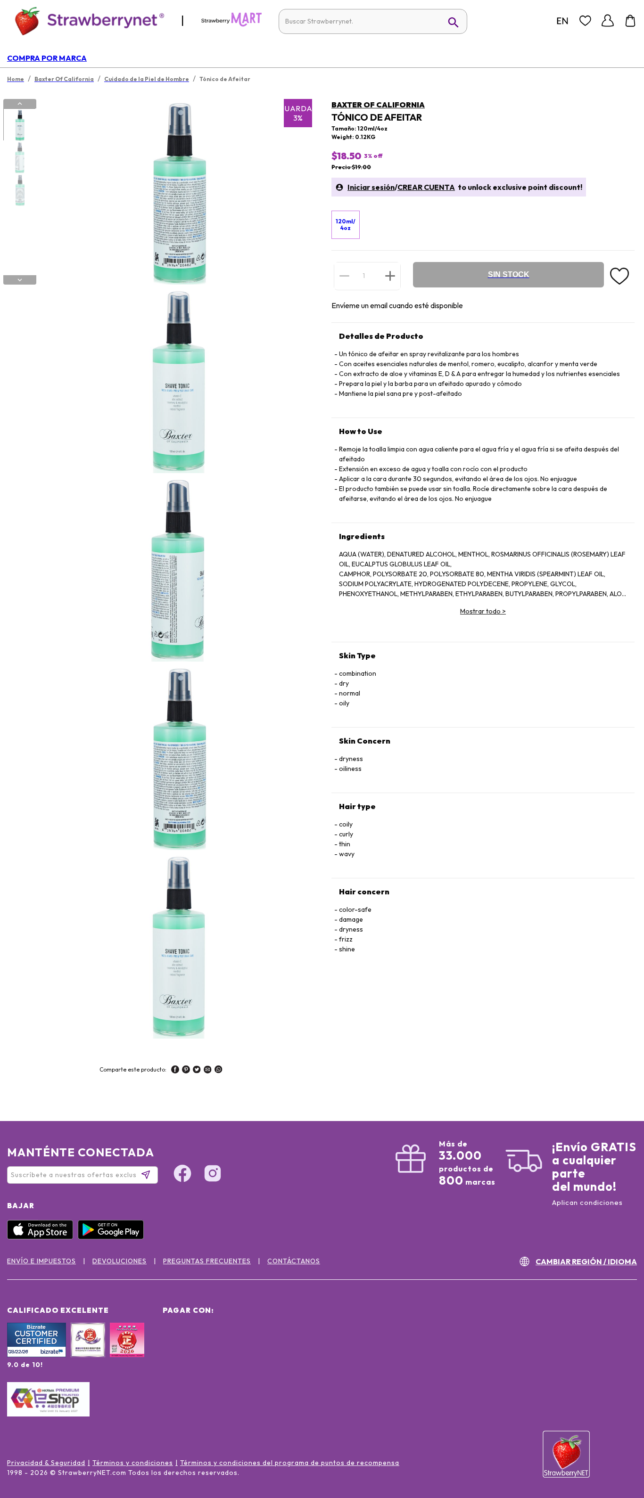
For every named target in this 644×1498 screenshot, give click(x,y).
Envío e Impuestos (41, 1261)
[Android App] (113, 1237)
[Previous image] (19, 103)
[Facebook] (182, 1175)
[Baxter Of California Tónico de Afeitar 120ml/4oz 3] (19, 190)
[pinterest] (186, 1070)
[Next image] (19, 280)
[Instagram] (212, 1175)
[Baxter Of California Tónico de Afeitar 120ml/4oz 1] (19, 125)
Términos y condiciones (132, 1462)
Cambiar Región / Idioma (586, 1261)
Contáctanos (293, 1261)
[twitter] (197, 1070)
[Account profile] (607, 20)
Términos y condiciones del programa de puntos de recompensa (289, 1462)
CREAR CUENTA (426, 187)
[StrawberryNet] (85, 20)
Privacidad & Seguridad (46, 1462)
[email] (208, 1070)
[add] (390, 275)
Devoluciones (119, 1261)
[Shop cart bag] (630, 20)
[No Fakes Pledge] (127, 1350)
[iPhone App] (42, 1237)
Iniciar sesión (371, 187)
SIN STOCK (508, 274)
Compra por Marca (47, 58)
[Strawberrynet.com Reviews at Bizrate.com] (36, 1355)
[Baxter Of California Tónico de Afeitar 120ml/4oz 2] (19, 157)
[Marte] (231, 24)
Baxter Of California (378, 104)
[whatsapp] (219, 1070)
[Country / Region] (562, 20)
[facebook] (175, 1070)
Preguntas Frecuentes (207, 1261)
